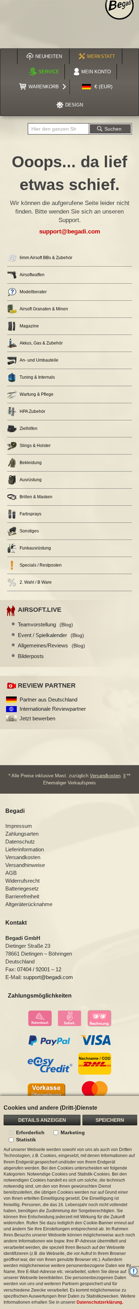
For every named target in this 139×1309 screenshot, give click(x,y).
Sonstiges (29, 531)
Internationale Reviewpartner (53, 709)
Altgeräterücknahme (28, 904)
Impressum (18, 826)
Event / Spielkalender (51, 635)
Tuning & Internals (37, 377)
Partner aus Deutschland (48, 699)
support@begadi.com (69, 231)
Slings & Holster (35, 445)
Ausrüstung (31, 479)
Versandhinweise (25, 865)
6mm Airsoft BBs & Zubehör (46, 257)
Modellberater (33, 291)
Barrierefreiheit (22, 896)
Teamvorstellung (45, 624)
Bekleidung (31, 462)
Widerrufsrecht (22, 881)
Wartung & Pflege (36, 394)
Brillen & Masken (36, 496)
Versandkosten (105, 775)
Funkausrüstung (35, 548)
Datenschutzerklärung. (100, 1302)
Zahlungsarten (21, 834)
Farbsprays (30, 513)
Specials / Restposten (41, 565)
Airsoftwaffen (32, 274)
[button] (97, 87)
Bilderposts (31, 656)
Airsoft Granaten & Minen (44, 308)
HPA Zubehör (32, 411)
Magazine (29, 326)
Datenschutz (20, 842)
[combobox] (58, 128)
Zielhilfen (28, 428)
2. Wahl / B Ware (36, 582)
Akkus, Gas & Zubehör (41, 343)
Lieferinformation (24, 849)
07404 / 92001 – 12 (39, 969)
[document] (69, 1202)
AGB (11, 873)
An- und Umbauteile (39, 360)
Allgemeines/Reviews (51, 645)
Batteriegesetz (22, 888)
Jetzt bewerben (37, 718)
